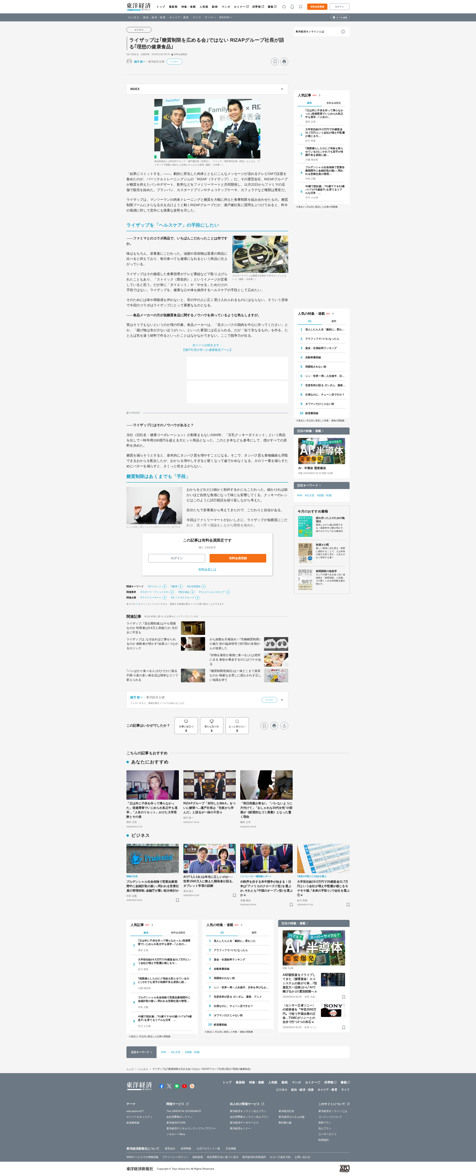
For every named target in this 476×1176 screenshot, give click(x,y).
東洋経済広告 (286, 1111)
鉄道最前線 (312, 413)
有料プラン (325, 1122)
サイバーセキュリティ (139, 1116)
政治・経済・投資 (154, 17)
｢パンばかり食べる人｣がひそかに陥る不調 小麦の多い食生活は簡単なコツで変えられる (152, 675)
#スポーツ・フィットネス (155, 592)
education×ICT (135, 1111)
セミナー (239, 6)
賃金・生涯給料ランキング (321, 348)
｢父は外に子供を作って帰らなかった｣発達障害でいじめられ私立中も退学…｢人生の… (324, 113)
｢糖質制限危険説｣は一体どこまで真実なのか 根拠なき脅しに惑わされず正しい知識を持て (235, 675)
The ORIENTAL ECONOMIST (183, 1111)
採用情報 (186, 1148)
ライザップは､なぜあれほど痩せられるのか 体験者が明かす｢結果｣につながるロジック (152, 644)
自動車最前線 (313, 357)
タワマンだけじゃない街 (319, 403)
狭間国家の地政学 (326, 571)
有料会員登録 (317, 6)
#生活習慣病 (194, 586)
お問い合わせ (303, 1157)
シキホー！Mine (175, 1134)
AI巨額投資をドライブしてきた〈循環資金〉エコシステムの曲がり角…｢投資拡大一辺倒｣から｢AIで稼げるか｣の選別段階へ (300, 983)
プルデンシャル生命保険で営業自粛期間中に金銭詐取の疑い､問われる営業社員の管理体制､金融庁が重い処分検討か (152, 886)
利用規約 (323, 1139)
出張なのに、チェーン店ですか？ (325, 394)
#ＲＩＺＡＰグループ (182, 597)
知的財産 (197, 1157)
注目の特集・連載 (309, 430)
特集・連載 (188, 6)
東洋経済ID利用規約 (254, 1157)
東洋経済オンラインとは (310, 31)
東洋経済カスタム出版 (292, 1116)
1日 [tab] (309, 321)
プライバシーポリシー (175, 1157)
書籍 (271, 6)
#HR (299, 495)
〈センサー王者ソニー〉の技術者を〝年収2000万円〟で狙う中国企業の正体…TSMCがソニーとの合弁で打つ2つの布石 (299, 1014)
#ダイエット (155, 586)
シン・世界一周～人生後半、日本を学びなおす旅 (325, 375)
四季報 (256, 6)
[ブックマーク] (275, 61)
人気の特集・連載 (311, 313)
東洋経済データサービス (244, 1122)
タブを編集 (341, 17)
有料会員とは (207, 569)
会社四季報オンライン (179, 1116)
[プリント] (284, 61)
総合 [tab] (309, 102)
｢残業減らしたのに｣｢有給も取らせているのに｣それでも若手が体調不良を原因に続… (324, 151)
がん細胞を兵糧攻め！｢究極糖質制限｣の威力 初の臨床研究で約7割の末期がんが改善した (235, 644)
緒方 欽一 (140, 61)
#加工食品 (184, 592)
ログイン (339, 6)
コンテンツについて (330, 1116)
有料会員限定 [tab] (334, 103)
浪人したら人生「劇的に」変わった (325, 329)
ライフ (197, 17)
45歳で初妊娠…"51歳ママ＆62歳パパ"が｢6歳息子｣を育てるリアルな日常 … (325, 189)
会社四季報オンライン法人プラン (249, 1116)
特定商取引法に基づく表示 (222, 1157)
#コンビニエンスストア (212, 592)
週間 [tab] (333, 321)
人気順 (204, 6)
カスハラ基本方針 (280, 1157)
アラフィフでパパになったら (322, 338)
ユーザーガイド (327, 1134)
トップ (161, 6)
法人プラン (325, 1128)
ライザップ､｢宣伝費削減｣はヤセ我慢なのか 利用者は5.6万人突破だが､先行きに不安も (152, 628)
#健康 (174, 586)
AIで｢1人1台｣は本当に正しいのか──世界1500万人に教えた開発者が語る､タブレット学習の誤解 (208, 881)
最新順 (173, 6)
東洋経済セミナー (240, 1128)
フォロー (174, 61)
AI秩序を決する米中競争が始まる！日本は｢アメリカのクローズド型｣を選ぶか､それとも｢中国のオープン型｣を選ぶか (266, 888)
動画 (215, 6)
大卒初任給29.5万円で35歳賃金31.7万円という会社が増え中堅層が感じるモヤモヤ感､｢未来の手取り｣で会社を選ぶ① (323, 888)
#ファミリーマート (151, 597)
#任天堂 (309, 495)
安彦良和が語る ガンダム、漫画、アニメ (325, 385)
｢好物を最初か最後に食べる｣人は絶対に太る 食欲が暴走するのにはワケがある (235, 659)
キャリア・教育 (179, 17)
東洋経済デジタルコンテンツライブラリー (191, 1128)
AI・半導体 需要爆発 (312, 468)
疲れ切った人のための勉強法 (330, 519)
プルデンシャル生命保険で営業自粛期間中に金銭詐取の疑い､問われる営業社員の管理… (325, 170)
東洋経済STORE (176, 1122)
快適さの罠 (322, 544)
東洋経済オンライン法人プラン (248, 1111)
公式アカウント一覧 (208, 1148)
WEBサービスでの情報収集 (142, 1157)
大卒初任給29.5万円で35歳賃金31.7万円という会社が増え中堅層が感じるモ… (325, 132)
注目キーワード (307, 485)
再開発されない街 (315, 366)
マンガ (226, 6)
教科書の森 (285, 1122)
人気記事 (304, 95)
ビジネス (133, 17)
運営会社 (170, 1148)
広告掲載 (231, 1148)
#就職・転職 (324, 495)
